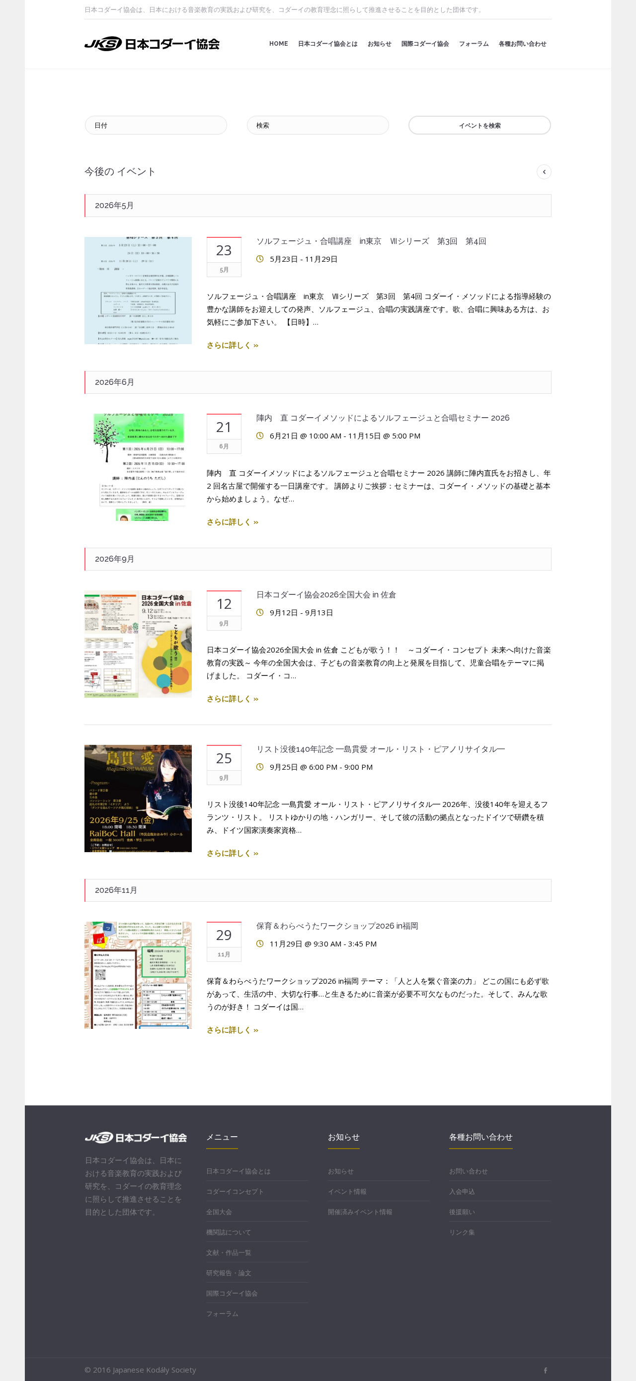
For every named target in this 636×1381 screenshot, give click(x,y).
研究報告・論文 (228, 1272)
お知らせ (341, 1170)
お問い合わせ (468, 1170)
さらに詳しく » (232, 345)
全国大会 (219, 1211)
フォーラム (222, 1313)
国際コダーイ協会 (232, 1293)
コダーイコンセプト (235, 1191)
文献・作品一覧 (228, 1252)
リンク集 (462, 1232)
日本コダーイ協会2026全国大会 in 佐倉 (326, 594)
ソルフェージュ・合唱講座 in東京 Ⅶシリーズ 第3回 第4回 (371, 241)
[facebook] (546, 1371)
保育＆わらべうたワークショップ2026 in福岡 (337, 926)
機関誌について (228, 1232)
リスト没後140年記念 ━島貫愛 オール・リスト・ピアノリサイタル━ (380, 749)
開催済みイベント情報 (360, 1211)
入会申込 (462, 1191)
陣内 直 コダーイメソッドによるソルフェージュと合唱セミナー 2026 (383, 418)
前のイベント (544, 171)
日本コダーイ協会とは (238, 1170)
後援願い (462, 1211)
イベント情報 (347, 1191)
